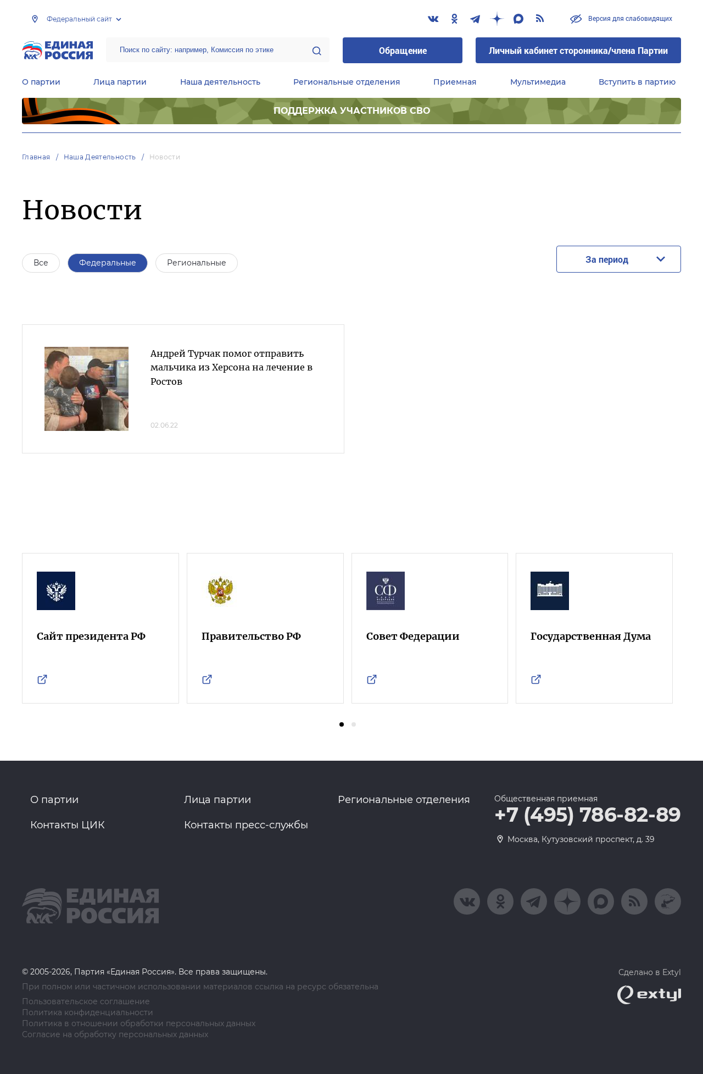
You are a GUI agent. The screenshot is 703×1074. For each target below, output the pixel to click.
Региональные (196, 263)
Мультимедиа (538, 82)
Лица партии (120, 82)
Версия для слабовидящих (629, 18)
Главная (36, 157)
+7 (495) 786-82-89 (587, 815)
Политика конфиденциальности (87, 1012)
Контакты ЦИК (67, 825)
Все (41, 263)
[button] (341, 724)
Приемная (455, 82)
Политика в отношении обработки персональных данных (138, 1023)
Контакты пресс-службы (246, 825)
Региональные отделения (346, 82)
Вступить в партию (637, 82)
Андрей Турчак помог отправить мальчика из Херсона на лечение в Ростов (231, 367)
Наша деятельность (220, 82)
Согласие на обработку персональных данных (115, 1034)
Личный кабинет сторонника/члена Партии (578, 50)
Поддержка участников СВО (352, 111)
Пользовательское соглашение (86, 1001)
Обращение (403, 50)
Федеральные (107, 263)
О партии (41, 82)
